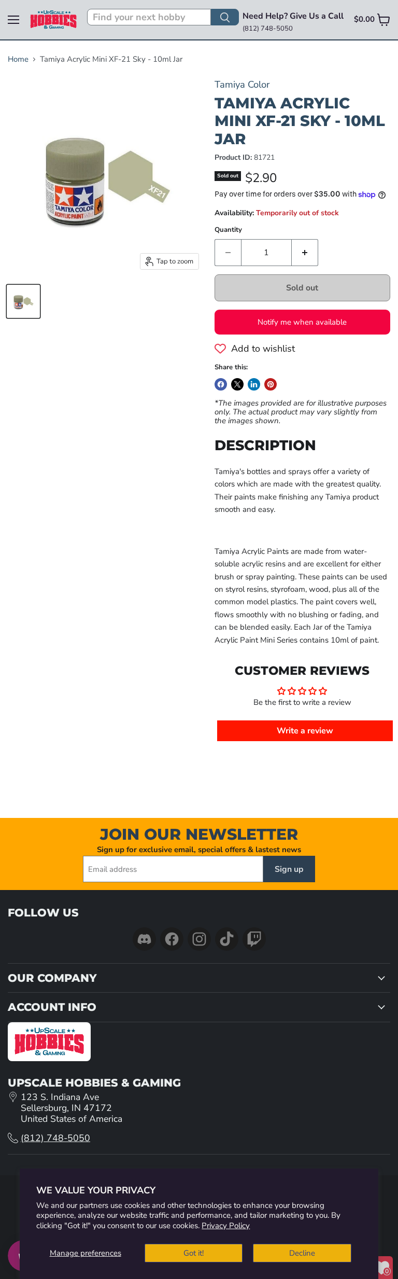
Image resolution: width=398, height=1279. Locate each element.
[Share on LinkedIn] (254, 384)
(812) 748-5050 (55, 1138)
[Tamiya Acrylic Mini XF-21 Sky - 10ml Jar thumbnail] (23, 301)
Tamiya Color (242, 84)
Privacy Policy (226, 1225)
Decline (302, 1253)
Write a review (305, 730)
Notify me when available (302, 322)
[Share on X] (237, 384)
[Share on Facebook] (221, 384)
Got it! (193, 1253)
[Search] (225, 17)
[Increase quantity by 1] (305, 252)
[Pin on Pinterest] (270, 384)
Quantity (228, 230)
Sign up (289, 869)
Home (18, 59)
